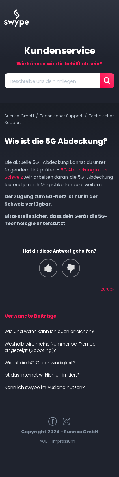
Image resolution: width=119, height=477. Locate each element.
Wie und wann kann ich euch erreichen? (49, 331)
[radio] (48, 268)
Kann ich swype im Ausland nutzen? (45, 387)
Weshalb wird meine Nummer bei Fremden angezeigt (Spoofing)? (51, 347)
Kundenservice (59, 50)
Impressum (63, 441)
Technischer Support (61, 116)
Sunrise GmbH (19, 116)
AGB (44, 441)
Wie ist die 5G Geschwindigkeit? (40, 362)
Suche (107, 80)
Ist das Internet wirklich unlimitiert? (42, 375)
